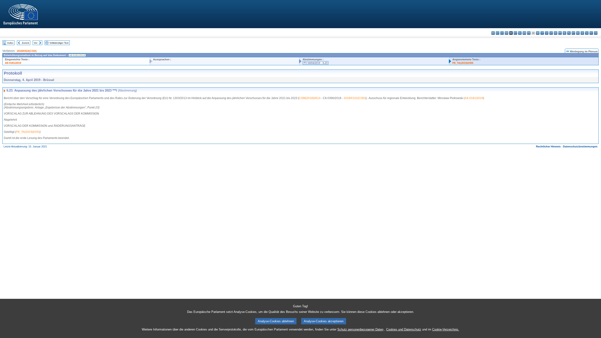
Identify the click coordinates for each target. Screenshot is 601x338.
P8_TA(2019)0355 (462, 62)
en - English (524, 33)
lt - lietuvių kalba (551, 33)
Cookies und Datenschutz (403, 329)
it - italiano (542, 33)
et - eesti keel (515, 33)
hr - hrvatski (537, 33)
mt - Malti (560, 33)
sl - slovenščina (587, 33)
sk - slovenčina (582, 33)
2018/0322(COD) (27, 51)
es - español (497, 33)
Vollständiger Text (59, 43)
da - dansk (506, 33)
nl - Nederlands (564, 33)
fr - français (529, 33)
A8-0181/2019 (13, 62)
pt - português (573, 33)
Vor (35, 43)
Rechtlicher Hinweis (548, 146)
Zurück (25, 43)
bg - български (493, 33)
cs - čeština (502, 33)
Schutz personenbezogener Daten (360, 329)
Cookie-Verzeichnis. (445, 329)
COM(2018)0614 (309, 98)
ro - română (578, 33)
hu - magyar (555, 33)
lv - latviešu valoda (546, 33)
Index (10, 43)
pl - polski (569, 33)
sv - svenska (595, 33)
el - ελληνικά (520, 33)
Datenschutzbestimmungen (580, 146)
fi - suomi (591, 33)
